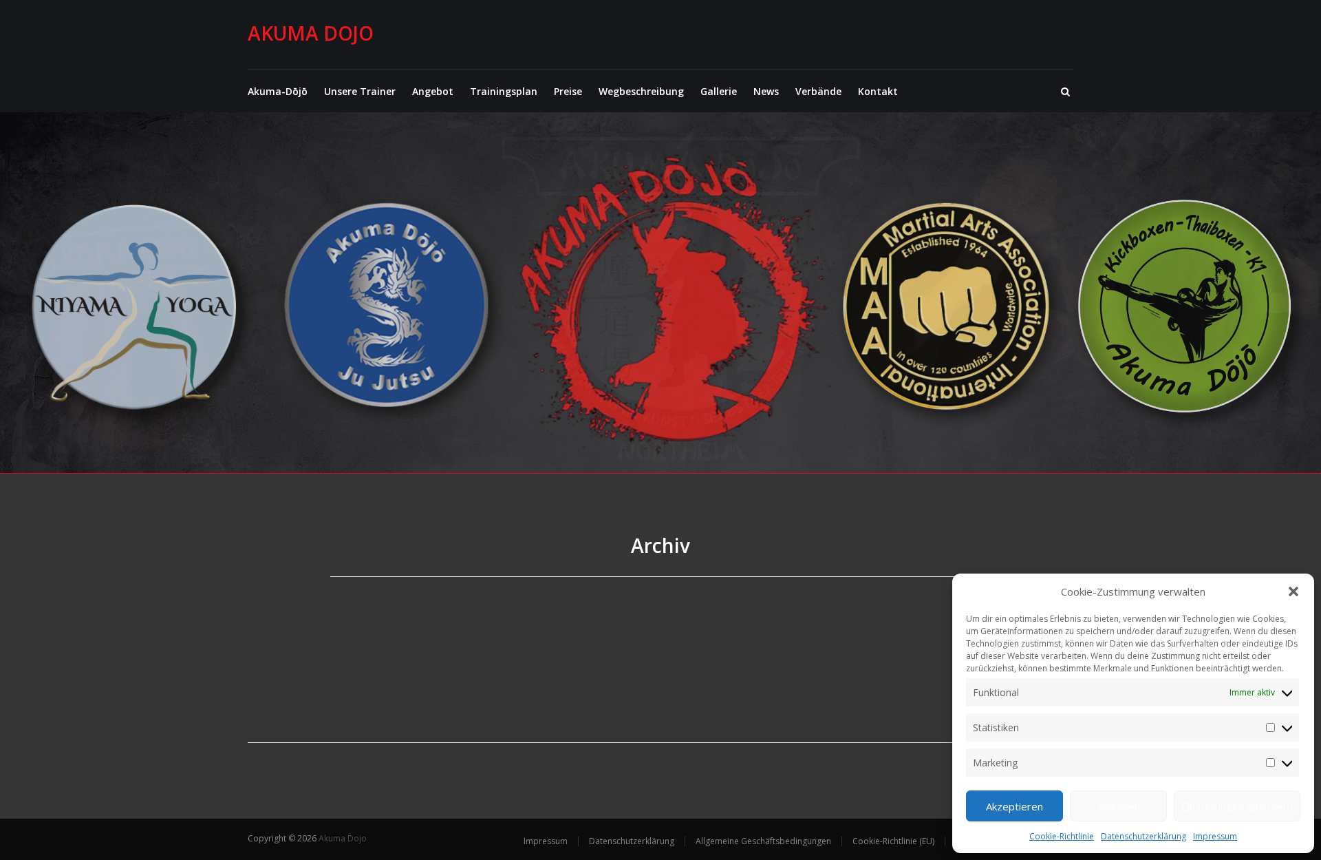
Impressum (1215, 836)
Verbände (818, 91)
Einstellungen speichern (1237, 806)
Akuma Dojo (311, 33)
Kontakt (878, 91)
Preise (568, 91)
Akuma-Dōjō (278, 91)
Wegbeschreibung (641, 91)
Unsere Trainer (360, 91)
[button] (1293, 591)
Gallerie (718, 91)
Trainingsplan (503, 91)
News (766, 91)
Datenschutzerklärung (1143, 836)
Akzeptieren (1014, 806)
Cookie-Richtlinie (1061, 836)
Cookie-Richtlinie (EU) (893, 841)
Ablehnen (1118, 806)
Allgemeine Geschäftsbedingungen (763, 841)
